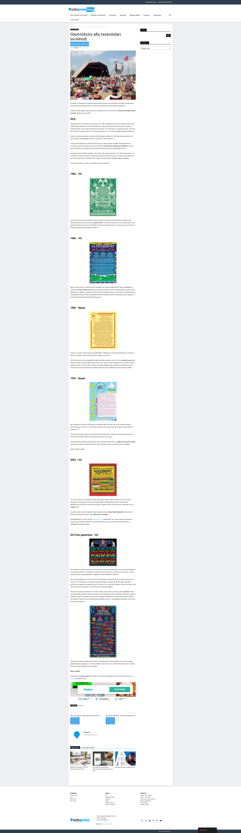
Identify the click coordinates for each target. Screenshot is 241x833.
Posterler (146, 15)
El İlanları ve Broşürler (98, 15)
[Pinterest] (153, 818)
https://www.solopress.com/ (90, 734)
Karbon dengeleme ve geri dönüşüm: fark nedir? (85, 715)
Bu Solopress (74, 795)
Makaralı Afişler (135, 15)
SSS (106, 795)
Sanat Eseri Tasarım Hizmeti (147, 799)
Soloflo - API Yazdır (145, 797)
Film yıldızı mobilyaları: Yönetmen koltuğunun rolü (121, 715)
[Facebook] (142, 818)
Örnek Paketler (144, 803)
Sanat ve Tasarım (81, 27)
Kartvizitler (112, 15)
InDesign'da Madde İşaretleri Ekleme (125, 767)
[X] (157, 818)
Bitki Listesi (73, 799)
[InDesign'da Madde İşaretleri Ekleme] (125, 758)
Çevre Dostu (74, 20)
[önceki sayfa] (71, 775)
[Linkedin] (149, 818)
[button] (170, 15)
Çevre (71, 797)
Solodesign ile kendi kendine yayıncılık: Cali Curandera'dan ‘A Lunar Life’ (103, 769)
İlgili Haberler (75, 747)
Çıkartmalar (157, 15)
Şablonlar (107, 799)
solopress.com (150, 2)
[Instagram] (145, 818)
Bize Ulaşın (73, 801)
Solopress (76, 47)
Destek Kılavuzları (110, 797)
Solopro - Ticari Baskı (146, 795)
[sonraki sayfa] (74, 775)
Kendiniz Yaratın (144, 804)
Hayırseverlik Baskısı (145, 801)
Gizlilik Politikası (109, 803)
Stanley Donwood (98, 519)
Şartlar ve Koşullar (110, 804)
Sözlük (107, 801)
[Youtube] (160, 818)
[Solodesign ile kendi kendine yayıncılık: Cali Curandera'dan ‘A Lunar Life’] (103, 758)
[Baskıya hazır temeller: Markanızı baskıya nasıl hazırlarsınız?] (80, 758)
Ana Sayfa (72, 27)
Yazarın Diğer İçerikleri (88, 747)
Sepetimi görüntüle (165, 2)
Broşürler (123, 15)
